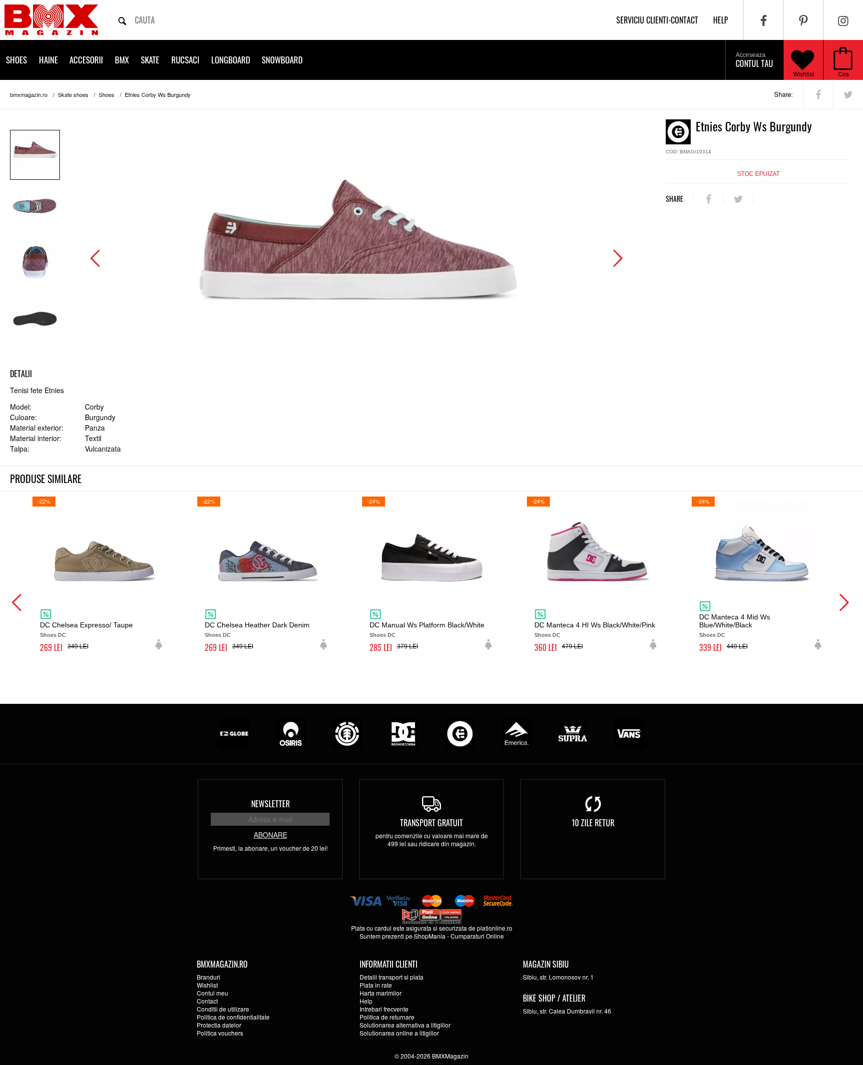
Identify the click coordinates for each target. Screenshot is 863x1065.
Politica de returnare (387, 1017)
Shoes (16, 59)
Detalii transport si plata (392, 977)
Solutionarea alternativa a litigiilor (405, 1025)
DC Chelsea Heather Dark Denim (257, 625)
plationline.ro (494, 928)
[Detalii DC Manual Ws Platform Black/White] (432, 541)
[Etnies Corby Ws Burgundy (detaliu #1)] (35, 211)
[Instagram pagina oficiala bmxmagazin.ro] (843, 20)
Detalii (21, 373)
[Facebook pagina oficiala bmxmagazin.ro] (763, 20)
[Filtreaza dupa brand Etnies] (460, 732)
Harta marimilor (381, 993)
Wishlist (803, 73)
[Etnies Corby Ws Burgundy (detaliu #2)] (35, 268)
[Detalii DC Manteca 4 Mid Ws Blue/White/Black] (762, 541)
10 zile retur (593, 823)
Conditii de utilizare (223, 1009)
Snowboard (282, 59)
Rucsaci (185, 59)
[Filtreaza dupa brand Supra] (573, 732)
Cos (843, 73)
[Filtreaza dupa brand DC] (404, 732)
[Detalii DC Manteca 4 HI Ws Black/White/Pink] (597, 541)
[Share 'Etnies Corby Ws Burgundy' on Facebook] (818, 94)
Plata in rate (376, 985)
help (720, 20)
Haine (48, 59)
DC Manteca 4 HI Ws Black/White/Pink (594, 625)
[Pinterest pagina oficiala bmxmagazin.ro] (803, 20)
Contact (207, 1001)
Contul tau (754, 60)
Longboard (230, 59)
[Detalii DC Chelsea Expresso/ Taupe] (102, 541)
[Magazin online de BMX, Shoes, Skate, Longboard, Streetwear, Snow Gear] (51, 19)
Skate (150, 59)
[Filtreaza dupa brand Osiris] (291, 732)
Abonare (270, 835)
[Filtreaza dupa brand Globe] (234, 732)
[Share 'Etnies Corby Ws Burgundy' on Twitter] (848, 94)
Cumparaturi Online (477, 936)
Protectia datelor (219, 1025)
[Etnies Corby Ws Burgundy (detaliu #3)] (35, 324)
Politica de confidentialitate (233, 1017)
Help (366, 1001)
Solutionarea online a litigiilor (399, 1033)
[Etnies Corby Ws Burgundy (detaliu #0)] (35, 155)
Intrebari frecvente (384, 1009)
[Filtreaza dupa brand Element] (347, 732)
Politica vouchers (220, 1033)
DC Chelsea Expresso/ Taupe (86, 625)
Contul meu (212, 993)
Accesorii (86, 59)
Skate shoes (73, 94)
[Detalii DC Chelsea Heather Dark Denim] (267, 541)
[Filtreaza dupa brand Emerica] (516, 732)
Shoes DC (53, 635)
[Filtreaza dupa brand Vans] (629, 732)
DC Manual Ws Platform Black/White (427, 625)
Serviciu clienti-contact (657, 20)
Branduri (208, 977)
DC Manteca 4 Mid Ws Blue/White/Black (734, 621)
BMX (122, 59)
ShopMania (429, 936)
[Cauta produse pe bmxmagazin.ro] (122, 19)
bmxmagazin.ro (28, 94)
